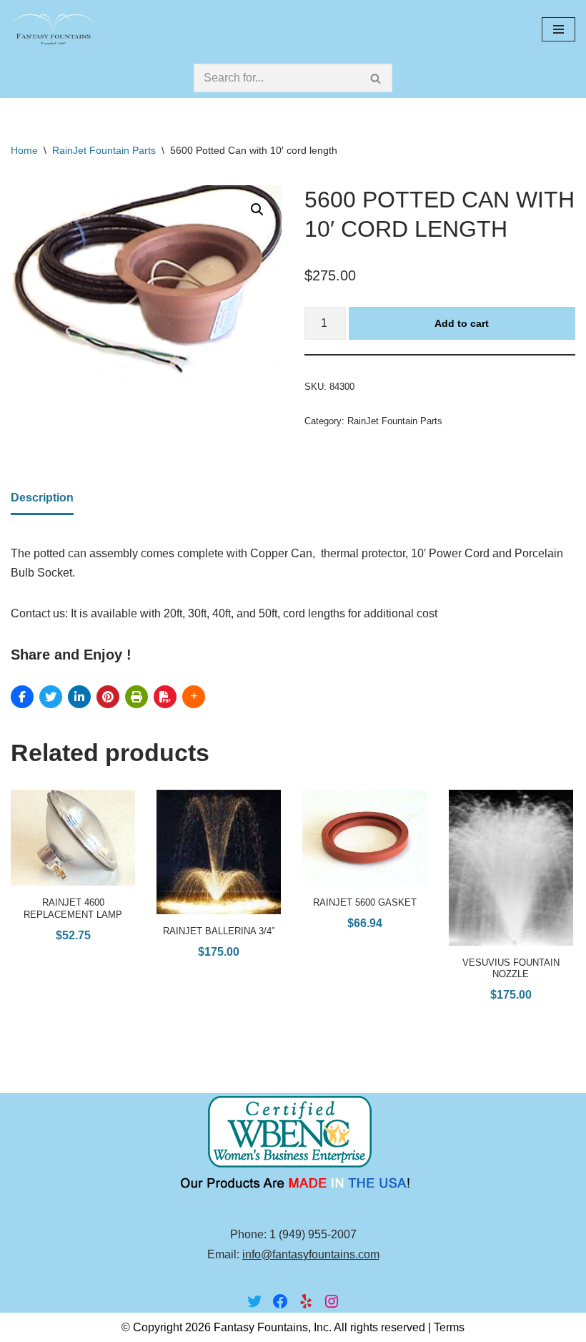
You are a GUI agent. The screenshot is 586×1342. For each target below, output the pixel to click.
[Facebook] (280, 1301)
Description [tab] (42, 497)
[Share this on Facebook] (22, 696)
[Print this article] (136, 696)
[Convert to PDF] (165, 696)
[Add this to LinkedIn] (79, 696)
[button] (257, 209)
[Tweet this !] (50, 696)
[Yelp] (305, 1301)
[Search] (376, 78)
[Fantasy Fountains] (53, 29)
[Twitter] (254, 1301)
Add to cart (461, 323)
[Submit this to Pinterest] (107, 696)
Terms (449, 1327)
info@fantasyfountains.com (310, 1254)
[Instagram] (331, 1301)
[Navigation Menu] (558, 29)
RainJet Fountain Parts (104, 150)
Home (24, 150)
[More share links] (193, 696)
